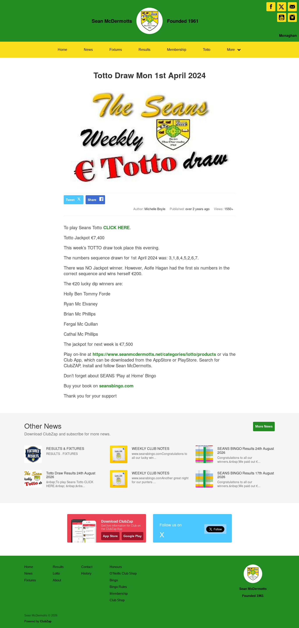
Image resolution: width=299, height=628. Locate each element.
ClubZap (45, 621)
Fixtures (115, 49)
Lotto (56, 573)
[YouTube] (281, 17)
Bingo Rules (118, 587)
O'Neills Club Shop (123, 573)
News (88, 49)
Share (92, 199)
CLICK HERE (116, 227)
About (57, 580)
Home (62, 49)
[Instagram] (292, 17)
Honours (116, 567)
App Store (110, 536)
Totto (206, 49)
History (86, 573)
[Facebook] (270, 6)
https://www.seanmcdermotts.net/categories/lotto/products (154, 354)
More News (264, 426)
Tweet (70, 199)
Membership (176, 49)
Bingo (114, 580)
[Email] (292, 6)
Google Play (132, 536)
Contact (86, 567)
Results (144, 49)
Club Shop (117, 600)
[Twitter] (281, 6)
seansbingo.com (116, 385)
